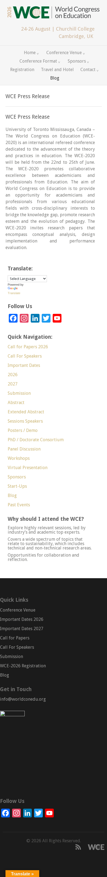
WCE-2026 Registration (23, 665)
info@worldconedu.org (23, 699)
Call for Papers (14, 638)
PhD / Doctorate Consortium (36, 439)
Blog (54, 78)
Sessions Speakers (25, 421)
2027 (13, 384)
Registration (22, 69)
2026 (13, 374)
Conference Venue (63, 51)
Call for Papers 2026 (28, 346)
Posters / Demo (23, 430)
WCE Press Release (27, 117)
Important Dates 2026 (21, 619)
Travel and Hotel (57, 69)
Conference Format (37, 60)
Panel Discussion (24, 449)
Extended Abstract (26, 411)
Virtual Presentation (27, 467)
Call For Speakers (25, 356)
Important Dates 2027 (21, 628)
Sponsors (76, 60)
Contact (87, 68)
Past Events (19, 504)
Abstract (16, 402)
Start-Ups (17, 486)
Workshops (19, 458)
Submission (19, 393)
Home (29, 51)
